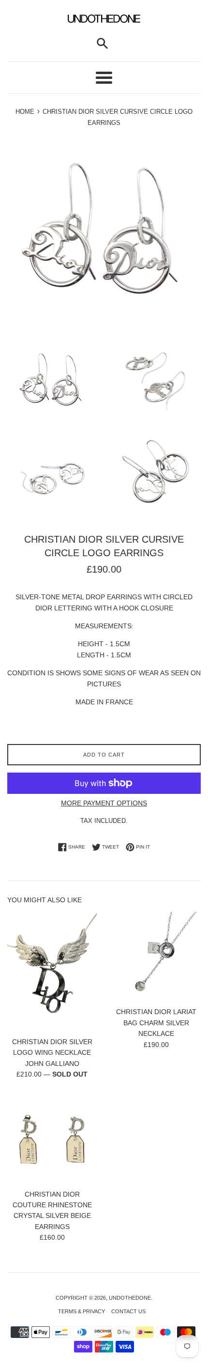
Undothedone (130, 1298)
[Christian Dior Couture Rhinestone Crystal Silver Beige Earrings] (52, 1139)
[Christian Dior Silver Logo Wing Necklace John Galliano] (52, 972)
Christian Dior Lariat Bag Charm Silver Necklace (156, 1022)
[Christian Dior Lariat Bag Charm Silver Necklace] (156, 957)
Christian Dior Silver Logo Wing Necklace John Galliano (52, 1052)
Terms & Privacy (81, 1311)
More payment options (104, 803)
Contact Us (128, 1311)
